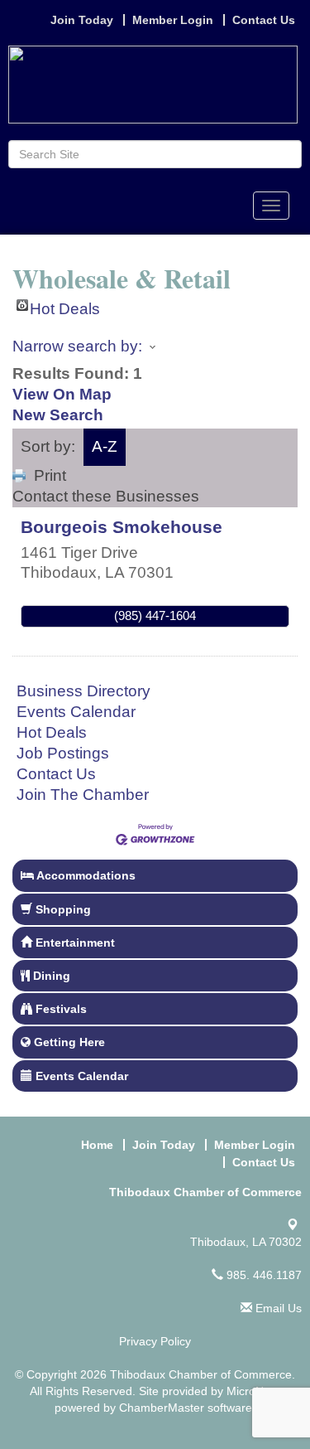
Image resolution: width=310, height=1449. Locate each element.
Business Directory (83, 691)
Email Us (277, 1308)
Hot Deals (65, 305)
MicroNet (250, 1391)
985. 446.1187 (262, 1275)
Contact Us (56, 774)
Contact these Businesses (105, 496)
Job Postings (63, 753)
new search (57, 415)
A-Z (104, 446)
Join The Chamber (83, 794)
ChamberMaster (161, 1407)
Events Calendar (76, 711)
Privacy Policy (155, 1341)
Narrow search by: (77, 346)
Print (50, 475)
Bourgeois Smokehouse (121, 526)
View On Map (62, 394)
